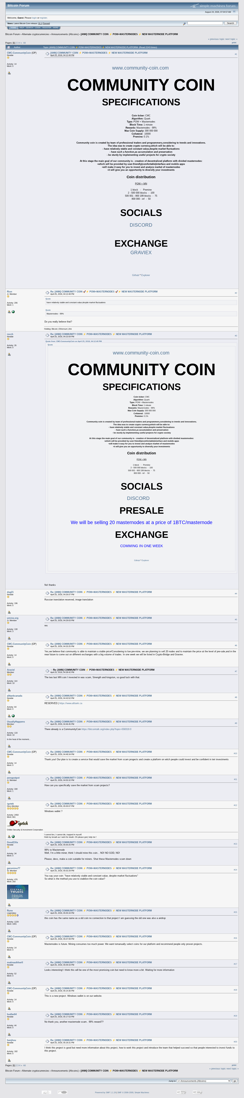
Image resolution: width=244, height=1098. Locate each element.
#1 (236, 54)
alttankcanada (14, 695)
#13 (235, 844)
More (55, 28)
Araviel (11, 669)
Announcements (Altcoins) (65, 34)
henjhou (11, 1040)
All (24, 43)
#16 (235, 938)
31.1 (40, 23)
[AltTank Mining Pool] (13, 716)
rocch (10, 334)
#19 (235, 1016)
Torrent (46, 23)
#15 (235, 912)
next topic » (231, 39)
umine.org (12, 618)
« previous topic (216, 39)
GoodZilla (12, 842)
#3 (236, 336)
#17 (235, 964)
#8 (236, 697)
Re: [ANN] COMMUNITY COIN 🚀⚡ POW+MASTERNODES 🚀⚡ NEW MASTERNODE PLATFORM (104, 291)
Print (234, 42)
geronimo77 (13, 868)
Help (22, 28)
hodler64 (12, 1014)
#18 (235, 990)
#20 (235, 1042)
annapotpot (13, 777)
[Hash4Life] (13, 311)
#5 (236, 619)
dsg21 (10, 592)
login (34, 18)
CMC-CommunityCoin (19, 52)
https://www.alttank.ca (70, 703)
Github (135, 275)
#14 (235, 870)
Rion (9, 291)
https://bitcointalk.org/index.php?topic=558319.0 (106, 729)
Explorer (145, 275)
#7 (236, 671)
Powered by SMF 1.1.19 (105, 1092)
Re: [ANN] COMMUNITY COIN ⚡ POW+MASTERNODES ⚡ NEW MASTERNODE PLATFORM (101, 334)
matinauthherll (15, 962)
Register (47, 28)
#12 (235, 805)
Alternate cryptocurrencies (35, 34)
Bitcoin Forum (12, 34)
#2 (236, 293)
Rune (10, 910)
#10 (235, 753)
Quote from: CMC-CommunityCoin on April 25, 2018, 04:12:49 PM (74, 341)
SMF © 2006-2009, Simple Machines (133, 1092)
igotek (10, 803)
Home (13, 28)
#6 (236, 645)
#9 (236, 723)
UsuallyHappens (16, 721)
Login (37, 28)
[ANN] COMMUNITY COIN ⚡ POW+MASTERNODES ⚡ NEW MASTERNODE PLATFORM (129, 34)
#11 (235, 779)
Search (29, 28)
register (43, 18)
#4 (236, 594)
